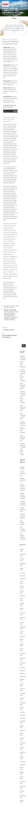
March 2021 (23, 676)
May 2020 (22, 718)
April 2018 (22, 764)
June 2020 (22, 715)
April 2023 (22, 595)
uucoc (16, 39)
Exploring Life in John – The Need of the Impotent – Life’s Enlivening (23, 427)
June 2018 (22, 761)
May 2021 (22, 670)
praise (12, 311)
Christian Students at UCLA (23, 509)
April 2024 (22, 578)
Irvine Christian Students (22, 522)
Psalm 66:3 (11, 315)
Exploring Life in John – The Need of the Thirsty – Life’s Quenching (23, 361)
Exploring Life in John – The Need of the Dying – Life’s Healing (23, 449)
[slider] (15, 111)
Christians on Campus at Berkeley (23, 503)
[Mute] (14, 111)
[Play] (5, 111)
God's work (12, 310)
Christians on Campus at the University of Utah (12, 10)
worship (12, 319)
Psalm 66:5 (14, 317)
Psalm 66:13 (10, 313)
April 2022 (22, 636)
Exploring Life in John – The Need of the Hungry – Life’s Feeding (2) (23, 375)
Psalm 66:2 (7, 314)
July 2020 (22, 712)
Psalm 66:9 (7, 318)
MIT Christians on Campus (22, 529)
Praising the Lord (9, 305)
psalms (13, 318)
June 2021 (22, 667)
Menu (14, 18)
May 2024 (22, 576)
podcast (6, 311)
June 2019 (22, 730)
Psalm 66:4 (7, 317)
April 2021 (22, 673)
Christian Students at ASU (23, 473)
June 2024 (22, 573)
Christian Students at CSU (23, 480)
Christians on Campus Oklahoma (22, 516)
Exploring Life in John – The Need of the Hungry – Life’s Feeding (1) (23, 397)
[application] (10, 111)
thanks (6, 319)
